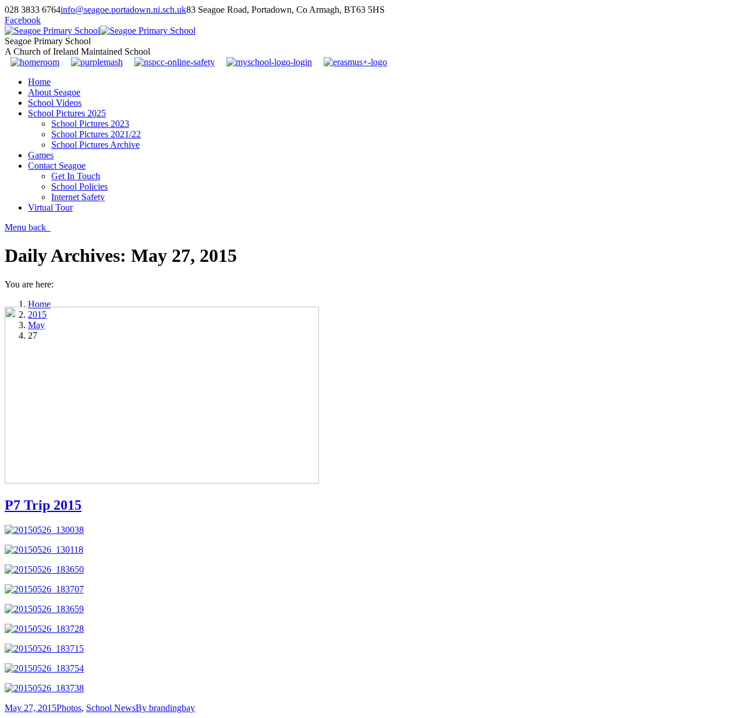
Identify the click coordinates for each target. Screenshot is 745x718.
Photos (68, 708)
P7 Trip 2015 (43, 505)
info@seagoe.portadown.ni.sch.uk (123, 10)
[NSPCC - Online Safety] (175, 62)
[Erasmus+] (355, 62)
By (165, 708)
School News (111, 708)
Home (39, 304)
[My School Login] (269, 62)
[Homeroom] (35, 62)
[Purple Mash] (97, 62)
